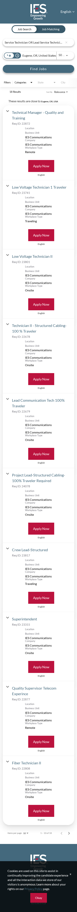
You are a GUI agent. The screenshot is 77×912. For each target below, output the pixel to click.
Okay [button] (38, 897)
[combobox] (34, 42)
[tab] (24, 29)
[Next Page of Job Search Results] (69, 833)
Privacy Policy (33, 889)
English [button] (66, 12)
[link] (38, 142)
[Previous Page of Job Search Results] (61, 833)
